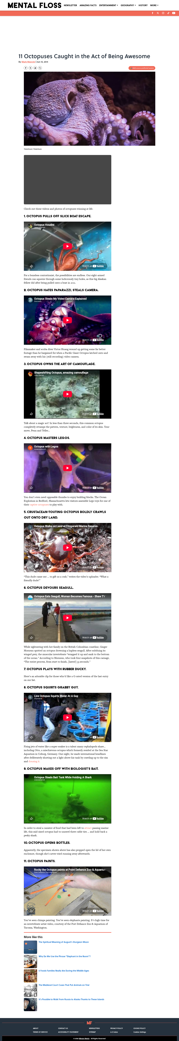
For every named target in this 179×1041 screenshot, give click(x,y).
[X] (158, 13)
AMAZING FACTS (88, 5)
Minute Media (84, 1038)
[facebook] (152, 13)
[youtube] (173, 13)
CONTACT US (63, 1028)
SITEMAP (92, 1032)
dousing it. (34, 761)
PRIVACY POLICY (116, 1028)
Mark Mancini (28, 61)
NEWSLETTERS (94, 1028)
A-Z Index (114, 1032)
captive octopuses (39, 504)
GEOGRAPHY (127, 5)
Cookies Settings (139, 1032)
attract (88, 828)
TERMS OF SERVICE (40, 1032)
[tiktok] (168, 13)
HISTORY (143, 5)
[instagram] (163, 13)
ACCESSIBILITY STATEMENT (68, 1032)
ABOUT (35, 1028)
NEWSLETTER (70, 5)
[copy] (40, 68)
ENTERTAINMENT (107, 5)
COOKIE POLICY (139, 1028)
